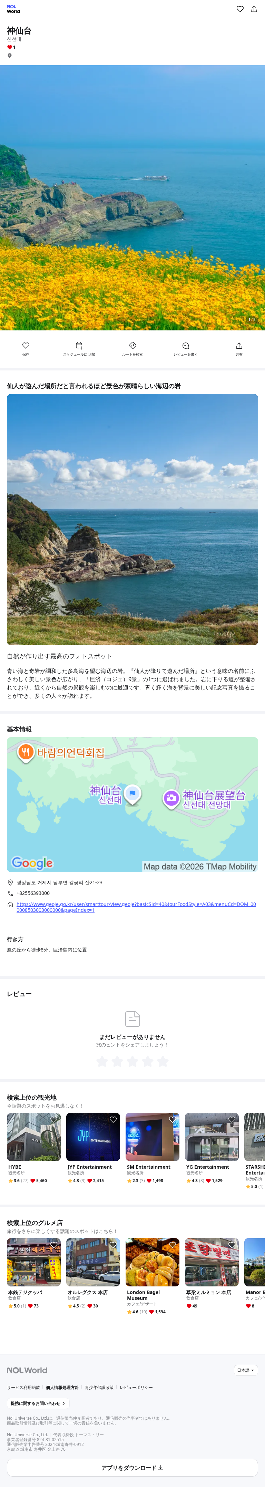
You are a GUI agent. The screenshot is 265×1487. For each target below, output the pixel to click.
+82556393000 (33, 893)
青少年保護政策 (99, 1387)
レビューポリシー (136, 1387)
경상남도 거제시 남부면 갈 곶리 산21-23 (59, 882)
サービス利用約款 (23, 1387)
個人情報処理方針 (62, 1387)
